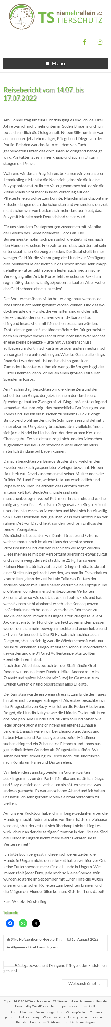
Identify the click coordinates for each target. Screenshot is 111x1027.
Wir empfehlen (76, 1012)
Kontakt (21, 1022)
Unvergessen (77, 1017)
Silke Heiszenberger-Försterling (36, 939)
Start (13, 1012)
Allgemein (19, 947)
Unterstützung (29, 1017)
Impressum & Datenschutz (48, 1022)
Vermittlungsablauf (49, 1012)
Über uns (26, 1012)
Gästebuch (97, 1017)
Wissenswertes (54, 1017)
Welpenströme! (84, 983)
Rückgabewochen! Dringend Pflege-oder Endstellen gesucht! (55, 968)
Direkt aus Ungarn (43, 947)
